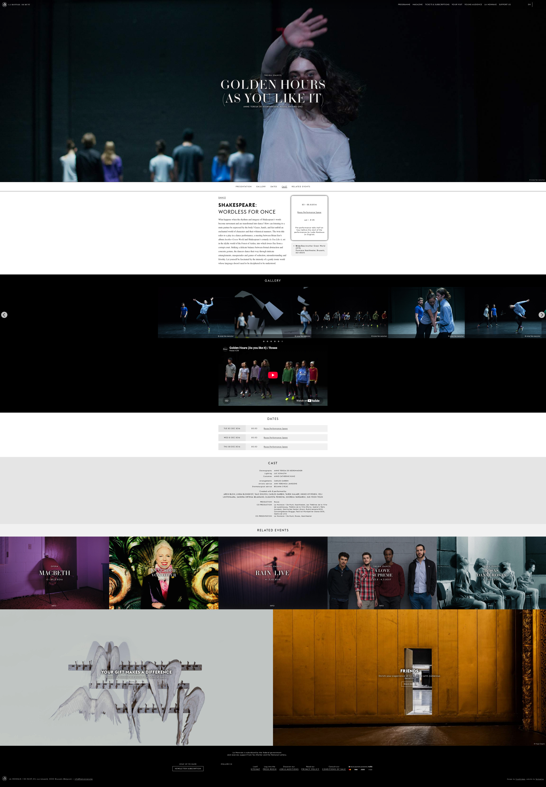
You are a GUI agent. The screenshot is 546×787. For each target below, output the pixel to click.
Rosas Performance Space (309, 212)
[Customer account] (535, 4)
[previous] (4, 315)
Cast (284, 186)
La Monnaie (490, 4)
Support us (505, 4)
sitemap (255, 769)
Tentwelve (540, 779)
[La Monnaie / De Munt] (4, 778)
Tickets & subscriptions (437, 4)
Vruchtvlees (520, 779)
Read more (409, 684)
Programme (404, 4)
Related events (301, 186)
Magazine (418, 4)
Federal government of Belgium (293, 753)
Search (541, 4)
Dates (274, 186)
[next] (542, 315)
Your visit (457, 4)
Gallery (261, 186)
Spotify (236, 768)
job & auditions (289, 769)
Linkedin (242, 768)
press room (270, 769)
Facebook (211, 768)
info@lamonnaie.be (84, 779)
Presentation (244, 186)
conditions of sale (334, 769)
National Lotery (309, 754)
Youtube (230, 768)
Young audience (473, 4)
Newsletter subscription (188, 769)
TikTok (223, 768)
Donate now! (136, 683)
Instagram (217, 768)
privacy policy (310, 769)
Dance (222, 197)
